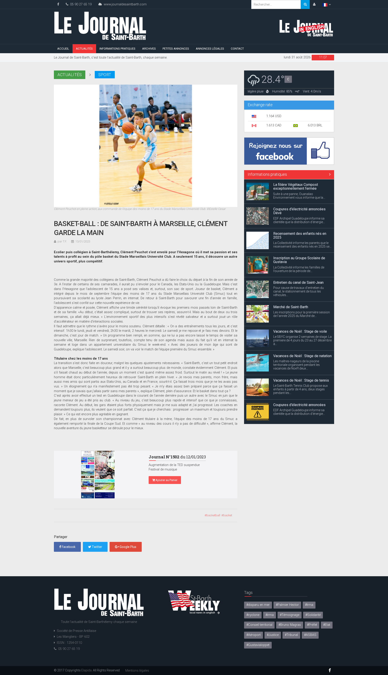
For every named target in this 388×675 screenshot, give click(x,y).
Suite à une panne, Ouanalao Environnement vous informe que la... (299, 416)
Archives (149, 48)
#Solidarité (313, 615)
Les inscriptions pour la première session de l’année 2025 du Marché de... (301, 289)
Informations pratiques (117, 48)
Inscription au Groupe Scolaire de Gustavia (299, 235)
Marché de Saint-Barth (290, 282)
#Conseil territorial (259, 625)
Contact (237, 48)
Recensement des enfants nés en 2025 (299, 211)
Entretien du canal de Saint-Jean (298, 258)
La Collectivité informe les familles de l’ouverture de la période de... (298, 244)
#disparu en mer (258, 605)
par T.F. (62, 241)
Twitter (96, 547)
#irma (269, 615)
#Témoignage (289, 615)
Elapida (86, 670)
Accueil (63, 48)
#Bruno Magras (289, 625)
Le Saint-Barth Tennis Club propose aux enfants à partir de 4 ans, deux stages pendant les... (300, 364)
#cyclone (252, 615)
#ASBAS (310, 635)
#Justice (273, 635)
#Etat (326, 625)
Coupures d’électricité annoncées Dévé (299, 186)
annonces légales (210, 48)
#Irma (309, 605)
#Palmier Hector (287, 605)
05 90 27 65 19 (80, 4)
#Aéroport (253, 635)
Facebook (68, 547)
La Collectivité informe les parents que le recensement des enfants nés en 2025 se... (302, 220)
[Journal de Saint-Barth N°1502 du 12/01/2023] (98, 474)
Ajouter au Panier (166, 480)
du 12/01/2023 (177, 457)
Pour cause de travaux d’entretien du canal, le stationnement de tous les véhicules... (298, 267)
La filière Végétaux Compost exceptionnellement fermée (295, 407)
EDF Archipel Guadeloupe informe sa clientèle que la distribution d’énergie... (299, 195)
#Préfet (312, 625)
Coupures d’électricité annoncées (299, 380)
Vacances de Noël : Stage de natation (302, 331)
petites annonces (176, 48)
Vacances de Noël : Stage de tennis (301, 356)
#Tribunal (291, 635)
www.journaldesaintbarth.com (124, 4)
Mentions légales (137, 670)
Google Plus (127, 547)
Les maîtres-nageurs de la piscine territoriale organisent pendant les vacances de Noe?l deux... (296, 340)
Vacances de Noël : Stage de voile (300, 307)
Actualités (84, 48)
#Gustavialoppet (257, 645)
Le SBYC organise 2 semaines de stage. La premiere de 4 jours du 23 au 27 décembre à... (302, 315)
